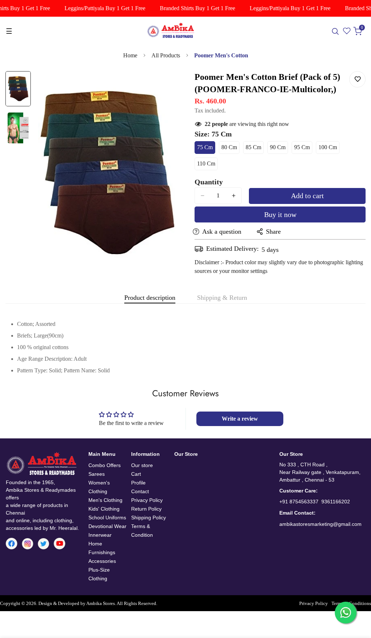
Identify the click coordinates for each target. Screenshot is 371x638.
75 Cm (206, 149)
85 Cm (255, 149)
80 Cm (230, 149)
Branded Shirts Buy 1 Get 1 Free (193, 8)
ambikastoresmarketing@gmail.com (320, 524)
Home (130, 55)
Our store (142, 465)
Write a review (240, 419)
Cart (136, 474)
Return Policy (146, 509)
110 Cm (207, 165)
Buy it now (280, 214)
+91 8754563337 (298, 501)
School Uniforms (107, 517)
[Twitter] (43, 543)
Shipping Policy (148, 517)
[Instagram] (27, 543)
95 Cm (303, 149)
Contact (140, 491)
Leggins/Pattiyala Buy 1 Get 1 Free (100, 8)
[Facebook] (11, 543)
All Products (165, 55)
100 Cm (328, 149)
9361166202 (335, 501)
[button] (359, 31)
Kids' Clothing (104, 509)
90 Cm (279, 149)
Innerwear (100, 535)
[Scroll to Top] (357, 598)
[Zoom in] (161, 86)
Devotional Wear (107, 526)
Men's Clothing (105, 500)
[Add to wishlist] (357, 79)
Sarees (96, 474)
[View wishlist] (347, 31)
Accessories (102, 561)
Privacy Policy (147, 500)
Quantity (209, 182)
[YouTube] (59, 543)
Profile (138, 483)
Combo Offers (104, 465)
